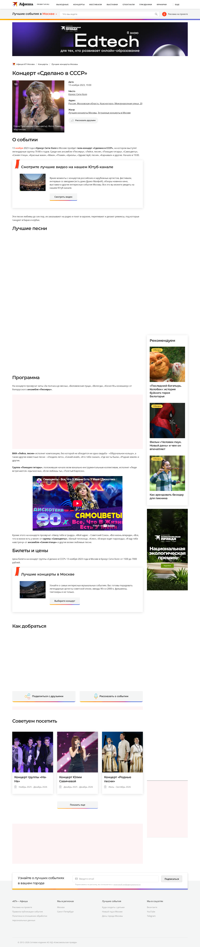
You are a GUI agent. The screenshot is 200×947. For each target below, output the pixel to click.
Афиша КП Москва (25, 64)
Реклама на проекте (178, 14)
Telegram (151, 916)
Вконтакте (152, 907)
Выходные (62, 4)
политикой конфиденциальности (127, 884)
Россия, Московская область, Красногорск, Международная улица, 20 (105, 103)
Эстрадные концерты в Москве (114, 112)
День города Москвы (112, 916)
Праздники (145, 4)
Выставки (112, 4)
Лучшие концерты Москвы (64, 64)
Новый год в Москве (112, 911)
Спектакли (129, 4)
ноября (19, 148)
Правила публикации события (27, 911)
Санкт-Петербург (65, 911)
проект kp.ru (43, 4)
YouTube (151, 911)
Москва (60, 907)
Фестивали (95, 4)
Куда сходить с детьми (113, 907)
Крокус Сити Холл (77, 94)
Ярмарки (162, 4)
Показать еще (77, 804)
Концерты (79, 4)
